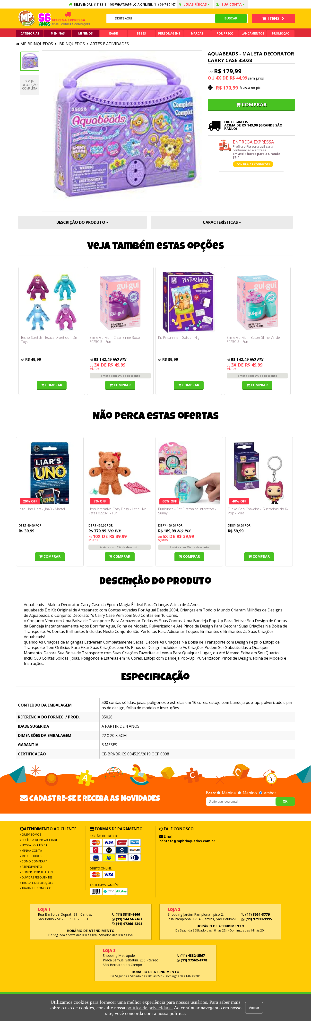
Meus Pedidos (31, 856)
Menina (229, 793)
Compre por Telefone (37, 872)
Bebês (141, 33)
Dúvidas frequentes (36, 877)
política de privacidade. (149, 1007)
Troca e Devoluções (37, 883)
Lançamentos (253, 33)
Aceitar (254, 1008)
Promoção (281, 33)
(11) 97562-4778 (193, 960)
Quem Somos (31, 835)
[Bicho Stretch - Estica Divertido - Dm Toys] (51, 302)
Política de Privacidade (39, 840)
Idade (113, 33)
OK (285, 801)
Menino (250, 793)
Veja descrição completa (30, 84)
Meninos (85, 33)
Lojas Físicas (195, 4)
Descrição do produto (81, 222)
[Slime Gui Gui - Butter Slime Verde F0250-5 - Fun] (257, 302)
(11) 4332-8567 (192, 955)
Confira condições (65, 24)
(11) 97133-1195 (258, 919)
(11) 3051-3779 (257, 914)
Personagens (169, 33)
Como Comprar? (34, 861)
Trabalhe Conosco (36, 888)
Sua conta (232, 4)
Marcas (197, 33)
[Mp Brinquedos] (26, 18)
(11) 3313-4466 (127, 914)
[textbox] (160, 18)
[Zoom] (29, 61)
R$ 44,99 (238, 78)
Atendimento (31, 867)
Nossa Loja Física (34, 845)
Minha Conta (31, 851)
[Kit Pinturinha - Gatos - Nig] (188, 302)
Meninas (58, 33)
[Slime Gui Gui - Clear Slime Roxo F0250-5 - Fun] (120, 302)
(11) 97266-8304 (128, 923)
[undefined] (122, 131)
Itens (273, 18)
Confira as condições (253, 164)
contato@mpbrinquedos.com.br (187, 841)
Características (221, 222)
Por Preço (224, 33)
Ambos (269, 793)
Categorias (29, 33)
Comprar (254, 104)
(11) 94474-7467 (165, 4)
